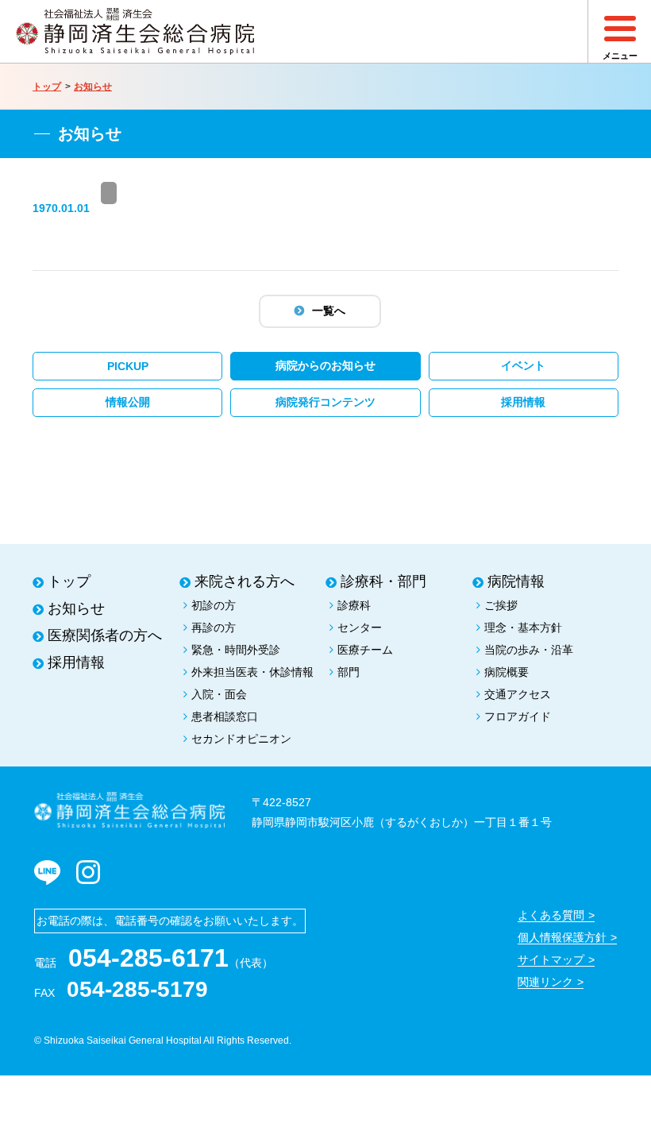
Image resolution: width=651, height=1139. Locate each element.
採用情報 (523, 402)
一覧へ (328, 310)
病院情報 (516, 581)
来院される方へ (245, 581)
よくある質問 (551, 915)
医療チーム (365, 649)
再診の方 (213, 627)
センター (359, 627)
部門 (348, 672)
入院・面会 (219, 694)
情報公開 (128, 402)
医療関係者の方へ (105, 635)
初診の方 (213, 605)
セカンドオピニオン (241, 738)
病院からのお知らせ (325, 365)
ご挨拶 (501, 605)
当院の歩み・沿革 (528, 649)
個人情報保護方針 (562, 937)
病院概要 (506, 672)
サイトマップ (551, 959)
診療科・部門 (383, 581)
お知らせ (93, 86)
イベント (523, 365)
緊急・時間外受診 (235, 649)
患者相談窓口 (224, 716)
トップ (47, 86)
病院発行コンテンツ (325, 402)
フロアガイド (517, 716)
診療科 (354, 605)
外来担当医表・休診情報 (252, 672)
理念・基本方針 (523, 627)
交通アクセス (517, 694)
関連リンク (545, 981)
